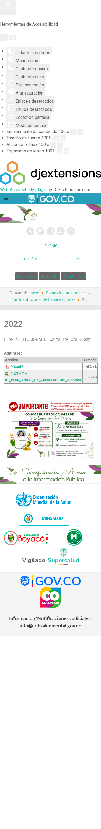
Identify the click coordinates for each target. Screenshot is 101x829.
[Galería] (40, 231)
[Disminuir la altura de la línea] (53, 145)
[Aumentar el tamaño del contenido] (80, 132)
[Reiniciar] (4, 37)
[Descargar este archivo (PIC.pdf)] (8, 366)
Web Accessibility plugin (23, 189)
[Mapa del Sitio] (60, 231)
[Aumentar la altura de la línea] (60, 145)
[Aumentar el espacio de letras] (66, 151)
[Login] (30, 231)
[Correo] (71, 231)
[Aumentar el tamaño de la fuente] (63, 138)
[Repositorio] (51, 231)
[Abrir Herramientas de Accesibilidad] (8, 7)
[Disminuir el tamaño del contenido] (73, 132)
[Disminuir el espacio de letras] (59, 151)
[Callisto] (50, 198)
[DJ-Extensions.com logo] (50, 183)
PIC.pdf (17, 366)
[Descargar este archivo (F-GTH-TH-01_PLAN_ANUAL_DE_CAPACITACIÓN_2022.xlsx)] (8, 373)
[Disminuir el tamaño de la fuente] (56, 138)
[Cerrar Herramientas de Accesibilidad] (12, 37)
